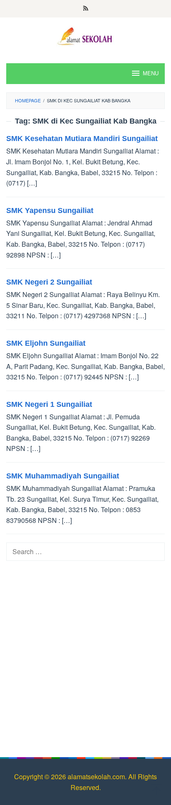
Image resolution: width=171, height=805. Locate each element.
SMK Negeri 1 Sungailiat (49, 404)
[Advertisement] (85, 655)
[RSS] (85, 8)
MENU (151, 73)
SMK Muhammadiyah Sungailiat (62, 476)
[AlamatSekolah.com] (85, 35)
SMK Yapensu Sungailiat (49, 210)
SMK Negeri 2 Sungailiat (49, 282)
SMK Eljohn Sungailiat (46, 343)
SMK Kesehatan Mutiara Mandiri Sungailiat (82, 138)
